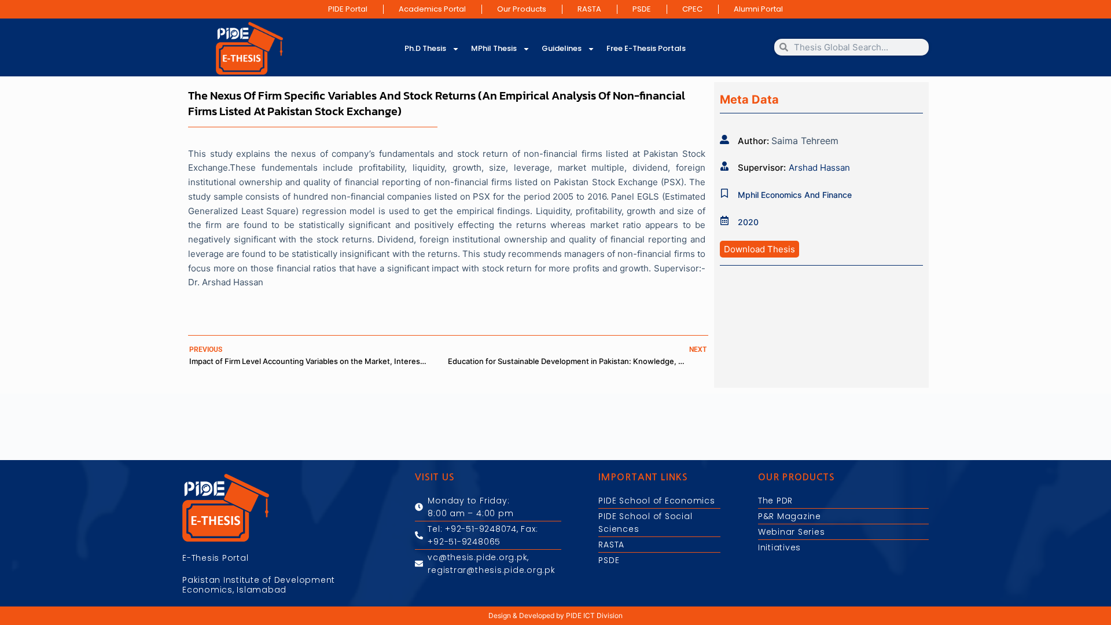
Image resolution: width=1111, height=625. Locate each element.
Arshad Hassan (819, 167)
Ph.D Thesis (425, 48)
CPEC (692, 8)
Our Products (521, 8)
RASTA (589, 8)
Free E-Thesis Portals (646, 48)
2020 (748, 222)
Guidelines (562, 48)
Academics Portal (432, 8)
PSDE (641, 8)
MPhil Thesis (494, 48)
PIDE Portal (347, 8)
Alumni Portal (758, 8)
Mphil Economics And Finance (795, 195)
